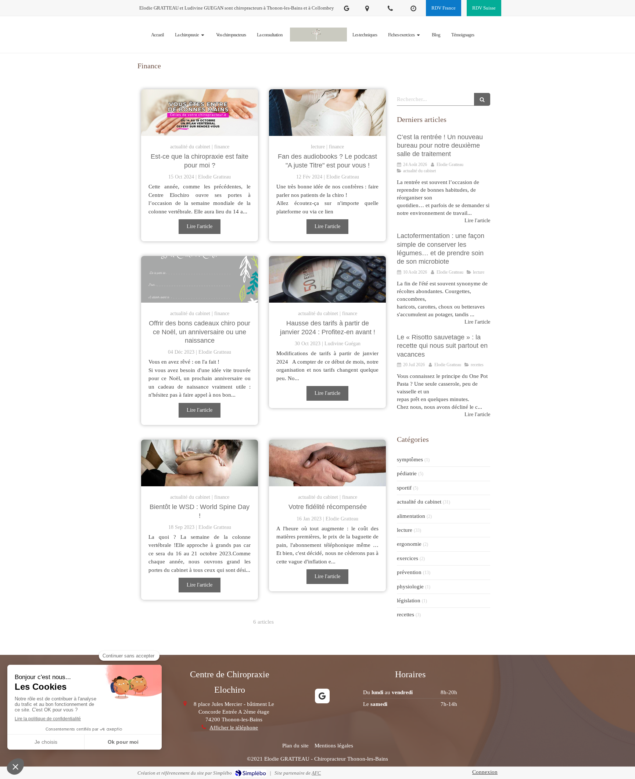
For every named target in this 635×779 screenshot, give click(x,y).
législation (408, 600)
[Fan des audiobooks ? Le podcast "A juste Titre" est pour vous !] (327, 112)
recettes (405, 614)
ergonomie (409, 544)
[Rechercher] (482, 99)
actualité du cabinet (419, 502)
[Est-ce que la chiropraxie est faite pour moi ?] (199, 112)
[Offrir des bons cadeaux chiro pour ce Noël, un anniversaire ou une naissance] (199, 279)
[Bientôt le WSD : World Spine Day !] (199, 463)
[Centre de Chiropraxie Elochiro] (318, 35)
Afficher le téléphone (233, 728)
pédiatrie (407, 473)
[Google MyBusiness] (346, 10)
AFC (316, 773)
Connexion (485, 772)
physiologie (410, 586)
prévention (409, 572)
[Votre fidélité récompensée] (327, 463)
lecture (404, 530)
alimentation (411, 516)
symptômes (410, 459)
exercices (407, 558)
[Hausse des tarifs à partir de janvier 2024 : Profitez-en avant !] (327, 279)
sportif (404, 488)
